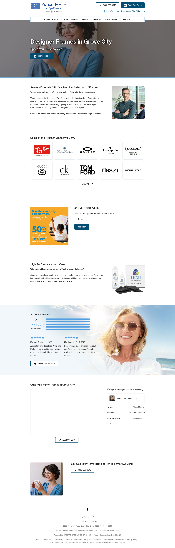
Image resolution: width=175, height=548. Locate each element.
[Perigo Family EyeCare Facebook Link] (87, 509)
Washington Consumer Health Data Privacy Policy (69, 542)
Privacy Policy (132, 539)
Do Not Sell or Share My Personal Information (107, 542)
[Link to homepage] (54, 8)
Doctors (64, 19)
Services (97, 19)
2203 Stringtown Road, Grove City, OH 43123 (125, 11)
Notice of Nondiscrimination (76, 539)
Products (86, 19)
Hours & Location (51, 19)
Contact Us (125, 19)
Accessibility (58, 539)
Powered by (72, 535)
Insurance (75, 19)
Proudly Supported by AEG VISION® (107, 535)
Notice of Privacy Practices (114, 539)
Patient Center (111, 19)
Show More (137, 407)
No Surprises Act (95, 539)
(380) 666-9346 (106, 526)
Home (38, 539)
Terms (80, 219)
